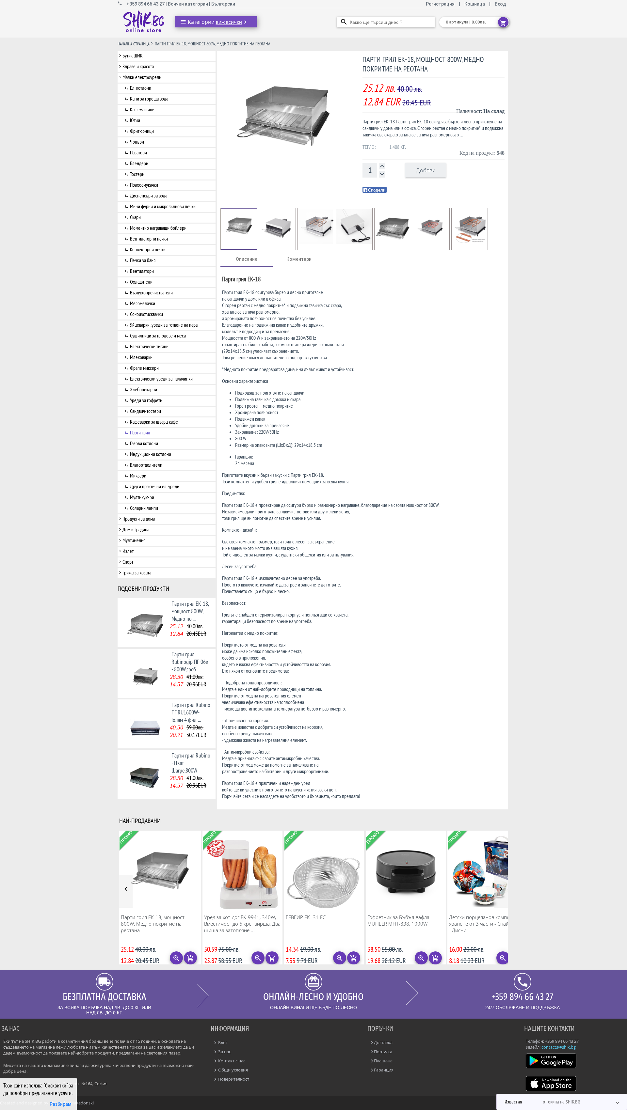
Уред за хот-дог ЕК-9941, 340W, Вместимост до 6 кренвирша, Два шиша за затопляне (242, 923)
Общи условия (232, 1070)
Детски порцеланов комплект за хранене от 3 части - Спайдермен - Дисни (487, 923)
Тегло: (369, 147)
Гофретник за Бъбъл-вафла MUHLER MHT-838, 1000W (398, 920)
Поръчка (383, 1052)
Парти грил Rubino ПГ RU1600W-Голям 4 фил (190, 712)
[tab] (246, 259)
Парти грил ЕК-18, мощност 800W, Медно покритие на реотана (153, 923)
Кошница (474, 4)
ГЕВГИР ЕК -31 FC (306, 917)
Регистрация (441, 4)
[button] (562, 1102)
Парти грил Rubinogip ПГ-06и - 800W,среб (189, 661)
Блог (222, 1042)
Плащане (383, 1061)
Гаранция (384, 1070)
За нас (224, 1052)
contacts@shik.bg (558, 1047)
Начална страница (134, 44)
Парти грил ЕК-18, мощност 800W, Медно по (190, 611)
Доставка (383, 1042)
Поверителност (233, 1079)
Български (223, 4)
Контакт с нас (231, 1061)
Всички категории (188, 4)
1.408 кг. (397, 147)
